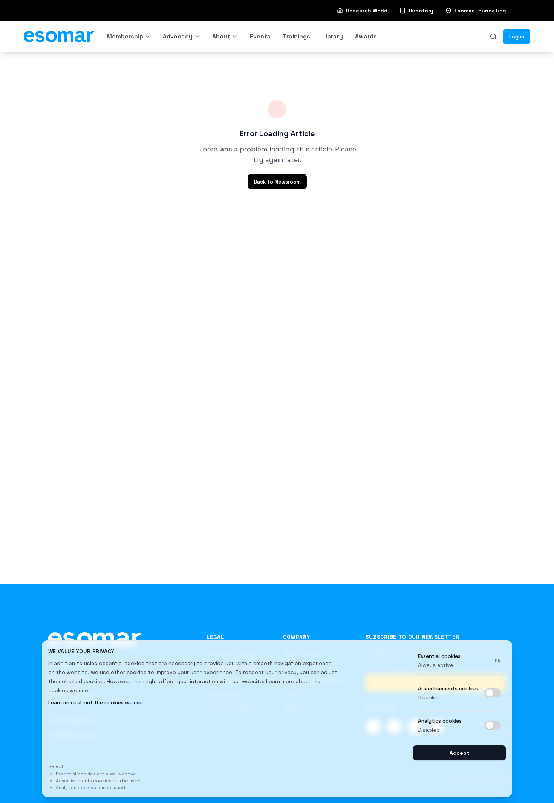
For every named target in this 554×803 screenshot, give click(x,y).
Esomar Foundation (480, 10)
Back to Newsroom (277, 181)
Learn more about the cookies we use (95, 702)
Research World (366, 10)
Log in (516, 36)
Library (332, 36)
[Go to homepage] (95, 639)
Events (260, 36)
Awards (366, 36)
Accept (459, 752)
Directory (421, 10)
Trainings (296, 36)
